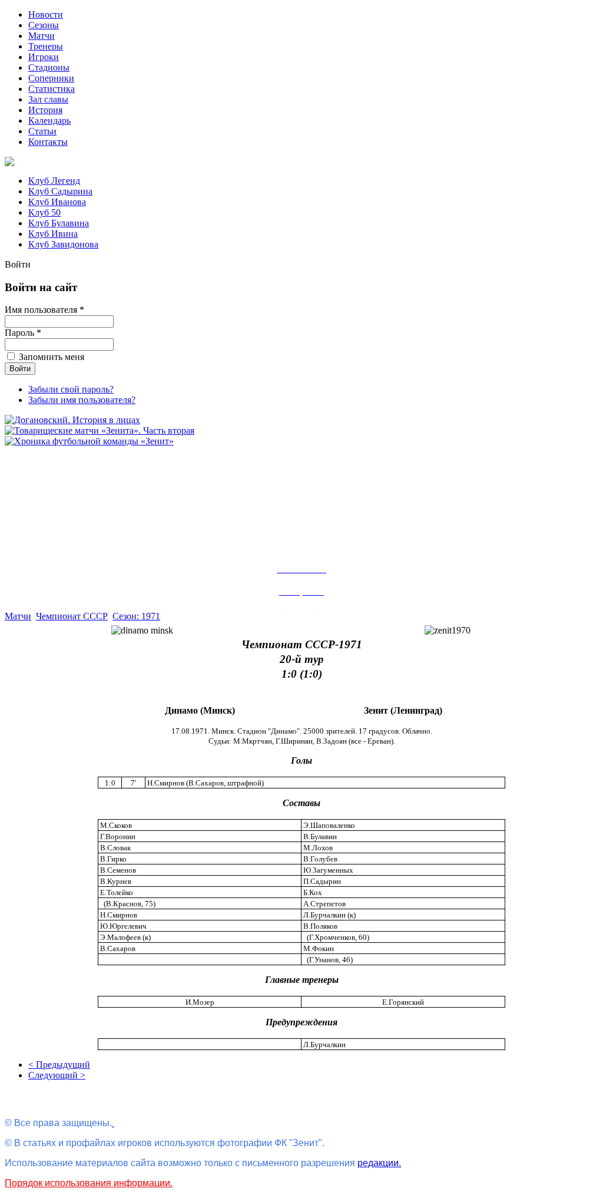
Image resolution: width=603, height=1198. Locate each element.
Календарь (49, 120)
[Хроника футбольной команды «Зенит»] (89, 441)
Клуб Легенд (54, 181)
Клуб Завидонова (63, 244)
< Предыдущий (59, 1065)
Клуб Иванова (57, 202)
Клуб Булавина (58, 223)
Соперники (51, 78)
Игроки (43, 57)
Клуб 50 (44, 212)
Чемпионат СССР (72, 616)
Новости (45, 14)
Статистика (51, 89)
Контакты (48, 142)
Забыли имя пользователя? (81, 400)
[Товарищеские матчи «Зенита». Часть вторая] (99, 430)
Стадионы (48, 67)
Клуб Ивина (53, 234)
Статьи (42, 131)
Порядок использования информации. (89, 1183)
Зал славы (48, 99)
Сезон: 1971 (136, 616)
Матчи (41, 36)
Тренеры (45, 46)
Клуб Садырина (60, 191)
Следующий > (56, 1075)
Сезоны (43, 25)
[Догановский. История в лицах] (72, 420)
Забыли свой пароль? (71, 389)
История (45, 110)
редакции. (379, 1163)
